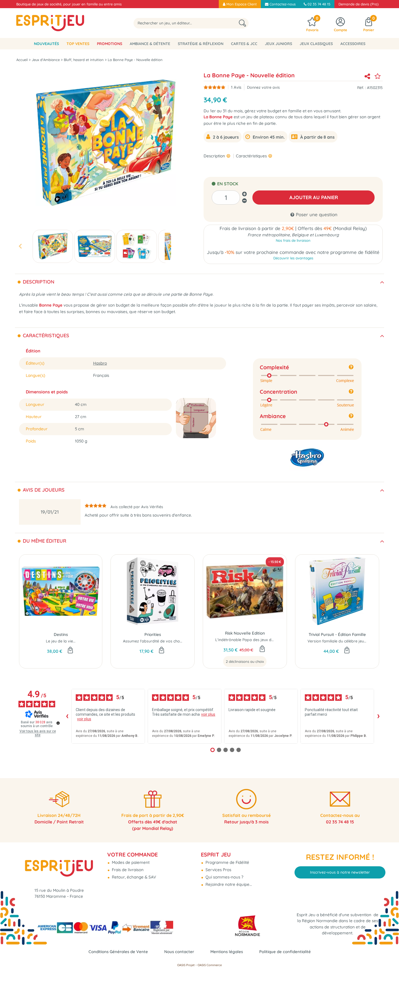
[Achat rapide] (70, 651)
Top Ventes (77, 43)
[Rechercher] (242, 23)
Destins (61, 634)
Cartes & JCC (244, 43)
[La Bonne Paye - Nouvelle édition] (53, 246)
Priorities (152, 634)
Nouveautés (46, 43)
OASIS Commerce (210, 965)
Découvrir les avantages (293, 258)
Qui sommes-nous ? (223, 877)
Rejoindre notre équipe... (228, 884)
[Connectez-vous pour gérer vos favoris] (377, 76)
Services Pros (217, 869)
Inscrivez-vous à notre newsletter (340, 872)
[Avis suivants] (378, 716)
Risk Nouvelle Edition (245, 633)
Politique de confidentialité (285, 951)
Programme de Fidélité (226, 862)
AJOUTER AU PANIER (313, 197)
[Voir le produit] (262, 649)
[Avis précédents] (67, 716)
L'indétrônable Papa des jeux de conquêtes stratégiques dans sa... (275, 639)
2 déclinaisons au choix (245, 661)
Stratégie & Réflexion (200, 43)
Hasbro (100, 363)
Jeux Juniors (278, 43)
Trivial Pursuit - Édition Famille (337, 634)
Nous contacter (179, 951)
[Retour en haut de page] (388, 973)
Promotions (109, 43)
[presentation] (20, 246)
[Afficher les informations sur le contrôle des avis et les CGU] (58, 723)
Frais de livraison (127, 869)
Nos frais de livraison (293, 240)
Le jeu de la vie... (60, 641)
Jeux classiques (316, 43)
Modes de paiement (130, 862)
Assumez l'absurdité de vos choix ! (154, 641)
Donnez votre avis (263, 87)
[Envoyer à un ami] (367, 76)
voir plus (84, 719)
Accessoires (352, 43)
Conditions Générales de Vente (118, 951)
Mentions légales (226, 951)
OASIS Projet (186, 965)
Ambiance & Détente (150, 43)
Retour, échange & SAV (133, 877)
